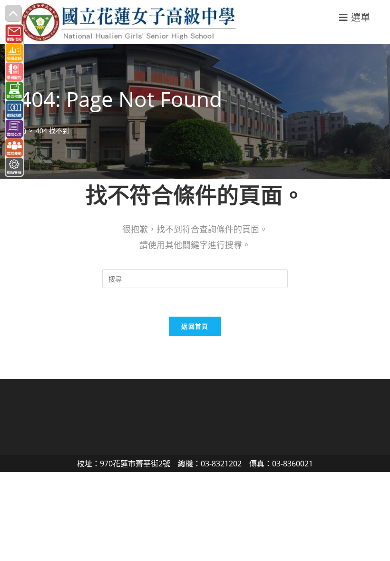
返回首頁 (194, 326)
